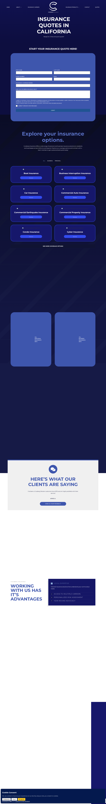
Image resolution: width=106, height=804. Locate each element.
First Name (19, 70)
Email (56, 76)
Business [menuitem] (50, 161)
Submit (53, 110)
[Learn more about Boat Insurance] (31, 192)
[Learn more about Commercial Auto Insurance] (74, 247)
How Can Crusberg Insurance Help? (26, 89)
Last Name (57, 70)
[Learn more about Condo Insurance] (31, 356)
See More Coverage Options (53, 387)
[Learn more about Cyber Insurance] (74, 356)
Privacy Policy (27, 100)
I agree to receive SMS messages (27, 106)
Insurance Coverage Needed (24, 83)
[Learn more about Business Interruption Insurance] (74, 192)
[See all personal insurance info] (31, 480)
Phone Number (20, 76)
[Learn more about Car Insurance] (31, 247)
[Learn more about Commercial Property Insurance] (74, 301)
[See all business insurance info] (75, 480)
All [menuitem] (44, 161)
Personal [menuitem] (58, 161)
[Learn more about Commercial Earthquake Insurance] (31, 301)
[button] (72, 724)
